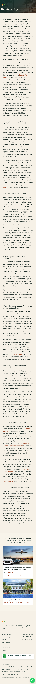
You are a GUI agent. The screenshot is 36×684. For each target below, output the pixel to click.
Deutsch (23, 667)
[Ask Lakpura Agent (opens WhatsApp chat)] (32, 680)
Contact (4, 645)
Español (29, 667)
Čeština (13, 667)
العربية (8, 667)
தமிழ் (9, 674)
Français (8, 669)
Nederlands (5, 671)
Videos (4, 639)
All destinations (6, 634)
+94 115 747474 (26, 637)
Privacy (4, 650)
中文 (17, 674)
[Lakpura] (4, 3)
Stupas (5, 187)
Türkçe (13, 674)
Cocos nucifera (16, 354)
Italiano (17, 669)
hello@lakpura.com (28, 634)
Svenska (4, 674)
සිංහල (28, 671)
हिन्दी (13, 669)
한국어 (26, 669)
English (4, 667)
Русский (23, 671)
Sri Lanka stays (6, 637)
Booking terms (6, 648)
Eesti (3, 669)
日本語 (21, 669)
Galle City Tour (8, 481)
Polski (11, 671)
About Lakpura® (6, 642)
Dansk (18, 667)
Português (17, 671)
